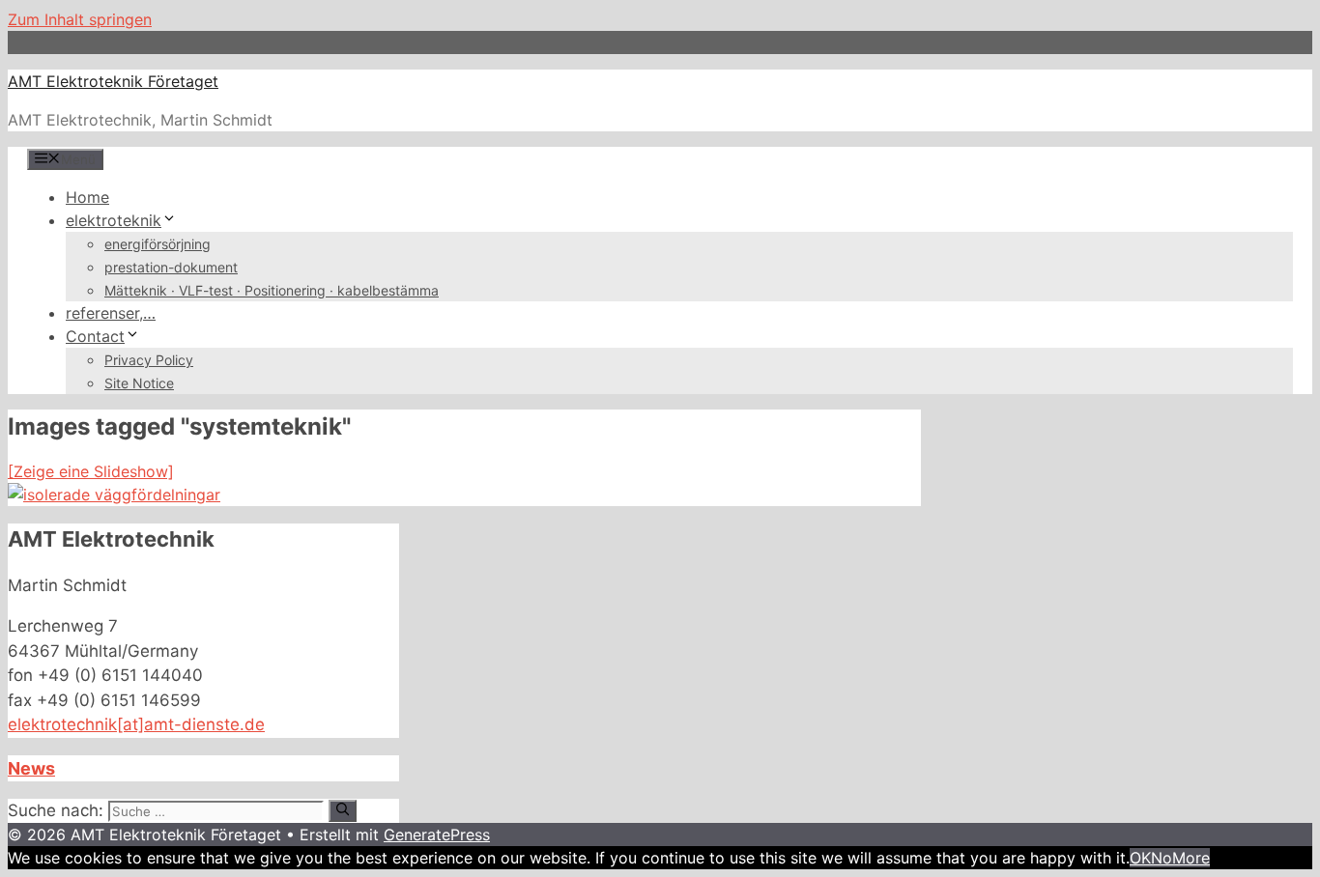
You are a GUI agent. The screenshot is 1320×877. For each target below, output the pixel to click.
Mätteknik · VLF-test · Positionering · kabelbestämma (271, 290)
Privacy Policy (148, 360)
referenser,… (111, 313)
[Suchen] (343, 810)
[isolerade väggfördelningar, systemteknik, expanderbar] (114, 494)
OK (1140, 857)
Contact (95, 336)
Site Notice (139, 383)
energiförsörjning (157, 244)
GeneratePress (437, 834)
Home (87, 197)
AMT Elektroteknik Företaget (113, 81)
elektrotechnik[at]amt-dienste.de (136, 724)
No (1161, 857)
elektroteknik (113, 220)
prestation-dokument (171, 267)
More (1191, 857)
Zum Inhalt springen (80, 19)
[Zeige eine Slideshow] (91, 471)
